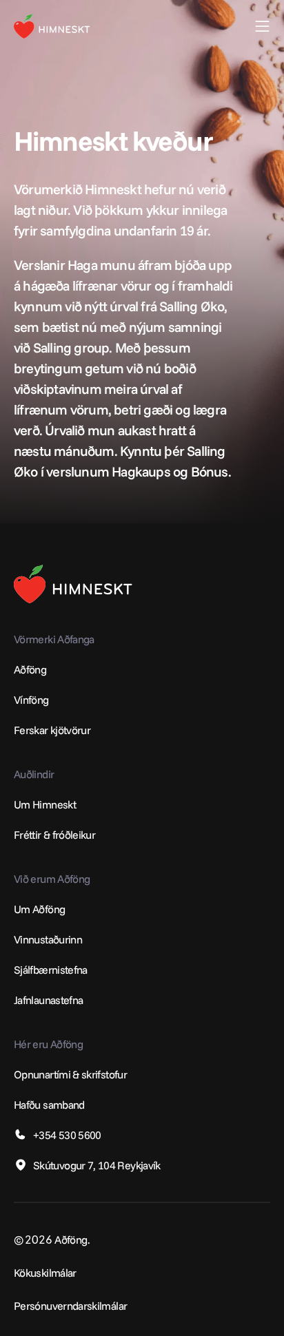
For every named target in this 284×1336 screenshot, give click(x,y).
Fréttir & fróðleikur (54, 835)
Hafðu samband (49, 1104)
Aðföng (30, 669)
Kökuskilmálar (45, 1273)
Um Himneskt (45, 804)
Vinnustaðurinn (48, 939)
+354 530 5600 (67, 1135)
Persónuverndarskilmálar (70, 1306)
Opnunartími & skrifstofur (70, 1074)
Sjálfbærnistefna (51, 970)
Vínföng (31, 700)
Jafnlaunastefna (48, 1000)
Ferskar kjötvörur (52, 730)
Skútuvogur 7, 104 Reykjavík (97, 1165)
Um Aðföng (39, 909)
